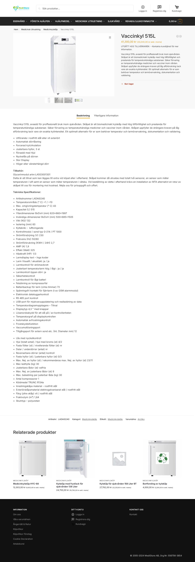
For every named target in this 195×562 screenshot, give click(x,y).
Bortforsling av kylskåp (155, 483)
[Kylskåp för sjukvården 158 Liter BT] (119, 458)
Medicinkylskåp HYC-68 (26, 483)
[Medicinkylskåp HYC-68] (32, 458)
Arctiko (141, 419)
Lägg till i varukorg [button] (32, 493)
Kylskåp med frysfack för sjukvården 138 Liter (69, 485)
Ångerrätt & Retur (22, 524)
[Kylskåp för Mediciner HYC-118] (177, 36)
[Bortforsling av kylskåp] (162, 458)
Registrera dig (159, 11)
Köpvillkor (18, 529)
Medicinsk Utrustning (30, 29)
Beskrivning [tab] (83, 115)
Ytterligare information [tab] (106, 115)
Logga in (143, 11)
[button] (175, 21)
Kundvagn (177, 11)
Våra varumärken (21, 519)
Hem (16, 29)
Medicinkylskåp (50, 29)
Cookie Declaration (23, 539)
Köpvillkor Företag (22, 534)
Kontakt (133, 514)
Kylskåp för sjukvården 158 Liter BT (118, 483)
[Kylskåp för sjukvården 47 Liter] (180, 36)
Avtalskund (18, 543)
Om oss (17, 514)
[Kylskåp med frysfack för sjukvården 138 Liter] (75, 458)
